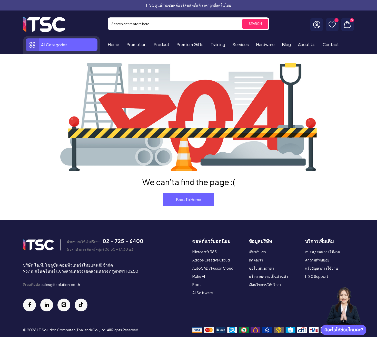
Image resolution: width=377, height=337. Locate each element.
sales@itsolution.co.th (61, 284)
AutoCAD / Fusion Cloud (212, 268)
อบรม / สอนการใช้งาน (322, 251)
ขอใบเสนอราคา (261, 268)
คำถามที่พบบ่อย (317, 260)
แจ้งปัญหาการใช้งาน (321, 268)
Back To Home (188, 199)
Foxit (196, 284)
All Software (202, 292)
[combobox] (188, 23)
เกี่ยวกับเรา (257, 251)
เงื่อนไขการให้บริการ (265, 284)
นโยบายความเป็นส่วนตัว (268, 276)
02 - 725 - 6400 (123, 241)
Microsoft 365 (204, 251)
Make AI (198, 276)
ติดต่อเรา (256, 260)
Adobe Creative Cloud (211, 260)
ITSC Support (316, 276)
